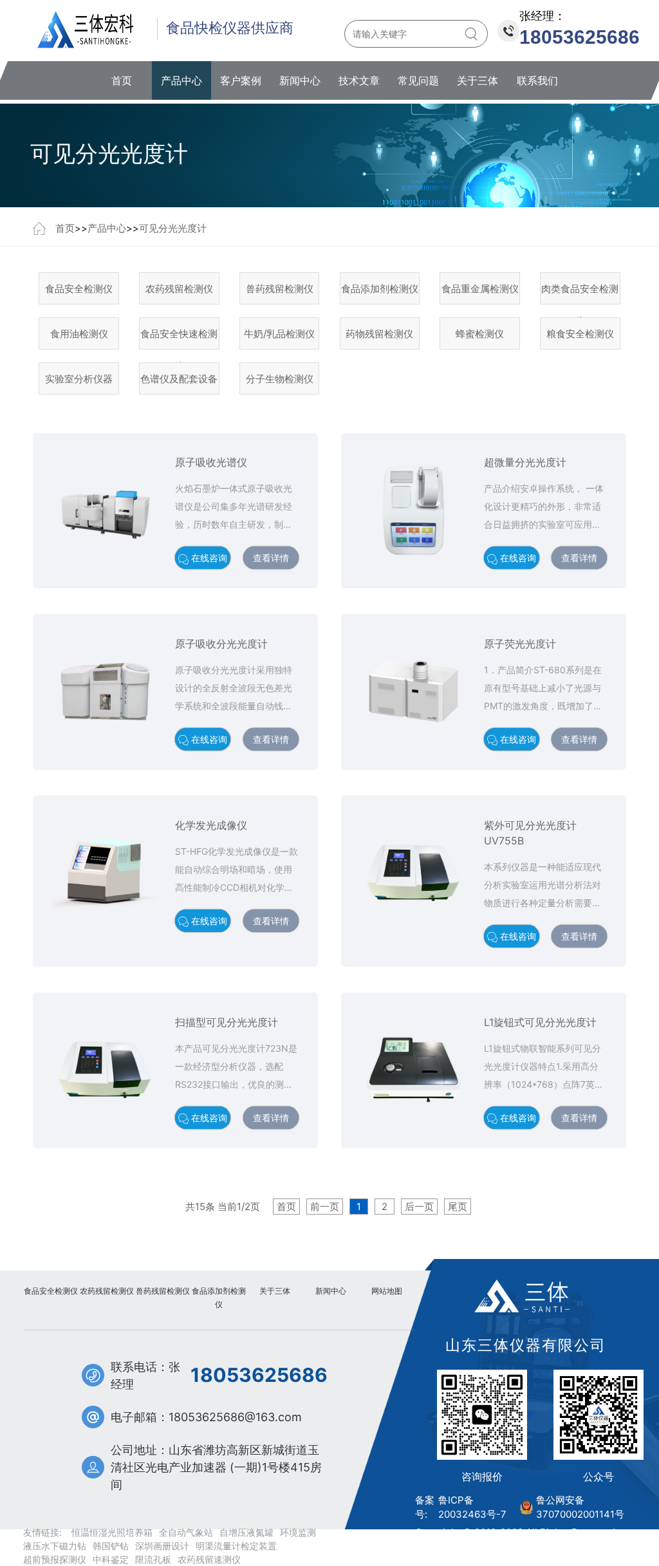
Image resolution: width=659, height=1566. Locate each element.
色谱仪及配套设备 (179, 379)
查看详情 (271, 557)
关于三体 (477, 80)
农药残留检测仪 (179, 289)
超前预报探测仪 (54, 1559)
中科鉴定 (111, 1559)
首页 (121, 80)
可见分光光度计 (173, 228)
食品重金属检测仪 (480, 289)
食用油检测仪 (79, 334)
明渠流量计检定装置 (236, 1545)
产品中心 (181, 80)
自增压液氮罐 (246, 1532)
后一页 (419, 1206)
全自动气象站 (186, 1532)
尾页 (457, 1206)
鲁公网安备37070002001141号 (580, 1507)
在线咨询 (208, 557)
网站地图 (386, 1291)
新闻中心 (299, 80)
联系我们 (537, 80)
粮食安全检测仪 (580, 334)
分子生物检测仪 (279, 379)
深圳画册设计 (162, 1545)
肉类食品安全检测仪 (579, 293)
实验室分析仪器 (79, 379)
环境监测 (298, 1532)
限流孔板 (153, 1559)
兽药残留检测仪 (279, 289)
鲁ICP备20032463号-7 (472, 1507)
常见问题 (418, 80)
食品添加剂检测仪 (379, 289)
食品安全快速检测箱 (179, 339)
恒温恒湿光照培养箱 (112, 1532)
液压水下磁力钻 (54, 1545)
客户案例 (240, 80)
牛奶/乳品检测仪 (279, 334)
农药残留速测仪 (209, 1559)
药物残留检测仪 (379, 334)
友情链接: (42, 1532)
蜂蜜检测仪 (480, 334)
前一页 (324, 1206)
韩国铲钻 (111, 1545)
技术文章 (359, 80)
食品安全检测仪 (79, 289)
